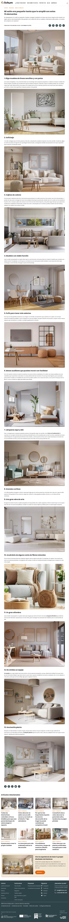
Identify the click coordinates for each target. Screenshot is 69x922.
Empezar (39, 872)
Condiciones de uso (5, 906)
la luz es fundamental (53, 433)
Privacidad (25, 906)
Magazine (11, 7)
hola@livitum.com (62, 890)
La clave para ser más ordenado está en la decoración (25, 845)
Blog (48, 3)
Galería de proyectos (19, 888)
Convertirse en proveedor (34, 888)
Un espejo (7, 673)
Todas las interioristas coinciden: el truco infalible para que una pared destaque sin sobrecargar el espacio (8, 819)
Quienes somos (5, 893)
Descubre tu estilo (32, 3)
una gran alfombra (51, 616)
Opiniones (3, 888)
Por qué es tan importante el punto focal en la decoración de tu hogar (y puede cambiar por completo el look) (42, 819)
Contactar (3, 898)
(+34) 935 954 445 (62, 892)
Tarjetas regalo (18, 893)
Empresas (54, 3)
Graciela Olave (16, 25)
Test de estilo (17, 886)
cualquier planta (27, 732)
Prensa (2, 895)
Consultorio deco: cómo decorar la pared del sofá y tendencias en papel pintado (59, 817)
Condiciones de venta (17, 906)
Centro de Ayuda (18, 899)
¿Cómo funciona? (20, 3)
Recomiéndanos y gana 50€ (20, 896)
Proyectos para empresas (34, 886)
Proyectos (42, 3)
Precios (3, 890)
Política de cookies (33, 906)
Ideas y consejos (19, 7)
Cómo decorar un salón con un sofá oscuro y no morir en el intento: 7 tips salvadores (25, 817)
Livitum (6, 7)
